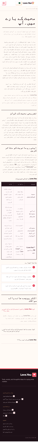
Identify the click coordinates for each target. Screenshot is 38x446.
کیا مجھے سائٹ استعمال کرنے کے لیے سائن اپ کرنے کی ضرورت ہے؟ (19, 330)
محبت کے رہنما (7, 410)
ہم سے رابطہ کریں (8, 426)
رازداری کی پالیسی (9, 429)
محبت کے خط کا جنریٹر (9, 402)
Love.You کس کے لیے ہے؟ (27, 340)
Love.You (27, 3)
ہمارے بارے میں (7, 423)
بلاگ (4, 415)
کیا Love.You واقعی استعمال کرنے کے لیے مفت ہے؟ (19, 310)
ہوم (37, 8)
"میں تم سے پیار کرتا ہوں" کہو (12, 399)
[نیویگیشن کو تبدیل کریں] (4, 3)
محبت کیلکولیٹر (8, 396)
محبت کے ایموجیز (8, 413)
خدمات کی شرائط (7, 432)
